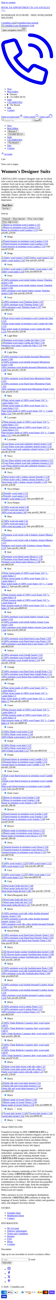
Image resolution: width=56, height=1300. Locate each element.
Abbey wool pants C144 (12, 271)
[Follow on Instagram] (9, 1269)
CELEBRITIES (14, 102)
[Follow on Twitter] (9, 1277)
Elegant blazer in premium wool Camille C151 (23, 764)
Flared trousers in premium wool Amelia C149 (23, 819)
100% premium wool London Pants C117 (20, 1012)
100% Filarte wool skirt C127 (15, 750)
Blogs (10, 1241)
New (9, 89)
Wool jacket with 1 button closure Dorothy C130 (24, 482)
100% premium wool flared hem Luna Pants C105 (25, 644)
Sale (9, 107)
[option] (6, 218)
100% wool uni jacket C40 (13, 512)
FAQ (9, 1239)
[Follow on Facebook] (9, 1273)
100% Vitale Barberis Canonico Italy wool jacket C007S (28, 1033)
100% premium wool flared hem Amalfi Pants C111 (25, 677)
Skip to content (8, 2)
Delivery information (17, 1231)
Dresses (13, 94)
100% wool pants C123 (12, 877)
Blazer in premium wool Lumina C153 (19, 230)
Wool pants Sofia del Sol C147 (15, 905)
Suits (9, 99)
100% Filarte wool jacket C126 (16, 737)
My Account (13, 1228)
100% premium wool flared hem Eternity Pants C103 (26, 940)
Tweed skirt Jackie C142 (12, 1116)
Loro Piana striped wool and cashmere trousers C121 (26, 465)
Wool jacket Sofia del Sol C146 (16, 891)
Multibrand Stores (15, 1215)
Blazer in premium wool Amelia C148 (19, 803)
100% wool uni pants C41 (13, 526)
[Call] (28, 84)
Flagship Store (14, 1213)
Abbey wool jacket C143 (13, 260)
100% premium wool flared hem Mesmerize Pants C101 (27, 389)
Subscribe (6, 1263)
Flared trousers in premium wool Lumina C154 (23, 246)
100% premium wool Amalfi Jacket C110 (20, 660)
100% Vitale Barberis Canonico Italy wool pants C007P (27, 1055)
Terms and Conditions (17, 1233)
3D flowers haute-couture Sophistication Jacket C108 (26, 957)
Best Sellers (12, 91)
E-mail (32, 1259)
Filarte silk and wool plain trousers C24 (19, 1088)
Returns (10, 1236)
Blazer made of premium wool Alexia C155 (21, 836)
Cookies (11, 1244)
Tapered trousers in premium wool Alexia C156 (23, 852)
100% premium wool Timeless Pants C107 (21, 307)
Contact (10, 110)
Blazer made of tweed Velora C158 (17, 1105)
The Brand (15, 105)
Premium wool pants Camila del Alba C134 (21, 345)
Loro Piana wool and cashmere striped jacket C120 (25, 449)
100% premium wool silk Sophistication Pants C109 (25, 973)
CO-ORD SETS (17, 97)
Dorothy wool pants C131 (13, 498)
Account (8, 154)
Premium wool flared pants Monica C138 (20, 562)
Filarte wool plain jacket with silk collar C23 (22, 1072)
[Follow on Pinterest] (9, 1281)
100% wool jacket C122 (12, 866)
